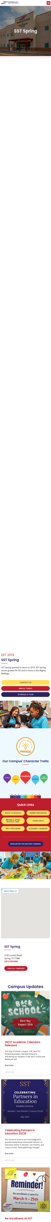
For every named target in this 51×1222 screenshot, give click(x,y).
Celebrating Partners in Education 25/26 (20, 1131)
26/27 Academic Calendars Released (22, 1043)
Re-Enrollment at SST (18, 1218)
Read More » (9, 1065)
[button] (48, 3)
